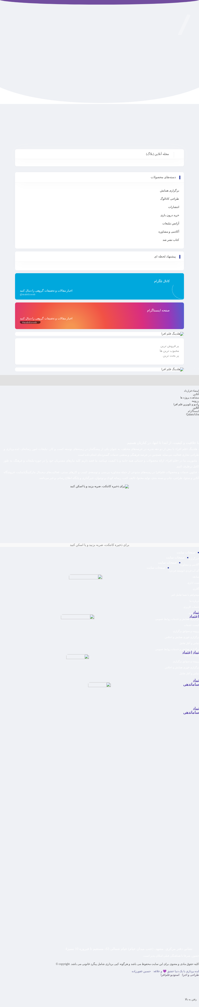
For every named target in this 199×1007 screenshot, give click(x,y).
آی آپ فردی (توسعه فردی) (184, 570)
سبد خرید (194, 612)
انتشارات (173, 207)
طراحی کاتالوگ (169, 198)
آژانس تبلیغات (170, 223)
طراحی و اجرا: (180, 975)
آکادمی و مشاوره (168, 231)
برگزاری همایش (169, 190)
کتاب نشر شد (171, 240)
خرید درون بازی (169, 215)
